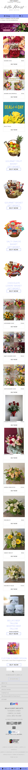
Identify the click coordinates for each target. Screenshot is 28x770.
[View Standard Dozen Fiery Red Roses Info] (14, 408)
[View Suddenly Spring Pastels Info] (14, 474)
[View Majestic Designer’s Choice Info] (14, 342)
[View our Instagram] (16, 704)
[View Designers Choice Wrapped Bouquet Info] (14, 80)
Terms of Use (14, 757)
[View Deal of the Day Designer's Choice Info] (14, 113)
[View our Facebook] (11, 704)
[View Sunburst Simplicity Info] (14, 539)
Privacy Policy (7, 754)
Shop (8, 16)
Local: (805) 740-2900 (14, 716)
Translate (18, 2)
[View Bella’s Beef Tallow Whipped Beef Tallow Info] (14, 605)
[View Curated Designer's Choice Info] (14, 375)
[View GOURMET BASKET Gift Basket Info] (14, 187)
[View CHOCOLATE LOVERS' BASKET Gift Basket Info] (14, 268)
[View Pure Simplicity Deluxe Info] (14, 572)
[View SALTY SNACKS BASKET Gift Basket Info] (14, 226)
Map (14, 769)
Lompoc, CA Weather (6, 752)
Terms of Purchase (18, 754)
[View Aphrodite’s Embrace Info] (14, 441)
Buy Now (14, 64)
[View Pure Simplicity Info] (14, 506)
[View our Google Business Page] (14, 704)
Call (5, 769)
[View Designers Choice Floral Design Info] (14, 47)
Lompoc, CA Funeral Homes (10, 747)
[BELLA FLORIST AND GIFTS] (14, 12)
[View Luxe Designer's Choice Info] (14, 310)
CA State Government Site (20, 752)
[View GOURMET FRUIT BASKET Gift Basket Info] (14, 146)
